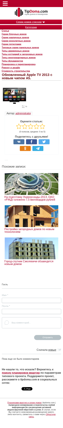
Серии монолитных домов (16, 41)
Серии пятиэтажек (11, 44)
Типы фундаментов (12, 61)
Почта (6, 306)
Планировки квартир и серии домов (24, 403)
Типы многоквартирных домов (19, 57)
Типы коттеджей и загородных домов (22, 54)
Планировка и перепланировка (18, 64)
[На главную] (31, 12)
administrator (23, 113)
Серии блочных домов (14, 34)
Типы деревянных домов (15, 51)
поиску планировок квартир (21, 372)
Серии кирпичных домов (15, 37)
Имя (5, 295)
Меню (13, 4)
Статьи (5, 30)
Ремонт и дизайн (11, 67)
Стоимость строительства (16, 71)
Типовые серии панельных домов (20, 47)
